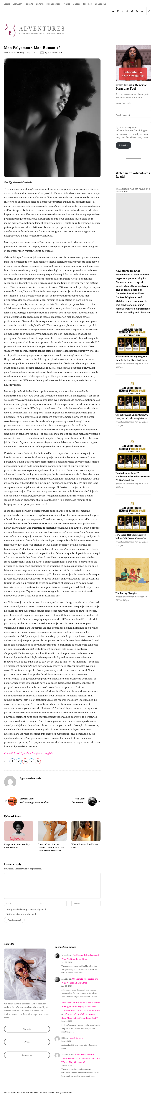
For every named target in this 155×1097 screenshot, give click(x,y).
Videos (66, 4)
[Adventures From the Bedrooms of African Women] (34, 31)
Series (7, 4)
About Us (27, 1029)
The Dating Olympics (126, 593)
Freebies (87, 4)
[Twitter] (113, 11)
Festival (39, 4)
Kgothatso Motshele (53, 52)
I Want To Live (76, 1038)
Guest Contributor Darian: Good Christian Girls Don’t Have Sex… (51, 847)
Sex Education (53, 4)
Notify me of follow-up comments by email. (26, 909)
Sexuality (17, 4)
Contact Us (27, 1055)
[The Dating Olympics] (132, 574)
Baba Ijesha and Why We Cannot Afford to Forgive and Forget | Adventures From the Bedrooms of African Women (80, 1006)
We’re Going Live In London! (34, 802)
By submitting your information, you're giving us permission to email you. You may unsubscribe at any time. (132, 132)
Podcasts (29, 4)
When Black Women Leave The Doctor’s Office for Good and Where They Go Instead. (80, 1058)
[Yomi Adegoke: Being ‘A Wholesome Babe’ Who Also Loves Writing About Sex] (132, 454)
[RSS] (137, 11)
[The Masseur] (92, 801)
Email (123, 115)
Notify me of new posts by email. (21, 914)
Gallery (76, 4)
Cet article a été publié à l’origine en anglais (28, 753)
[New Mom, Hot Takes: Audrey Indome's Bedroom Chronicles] (132, 516)
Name (123, 103)
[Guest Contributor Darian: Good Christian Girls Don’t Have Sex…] (52, 831)
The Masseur (78, 802)
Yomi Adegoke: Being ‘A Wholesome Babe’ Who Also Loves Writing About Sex (132, 476)
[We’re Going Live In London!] (12, 801)
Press (27, 1042)
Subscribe (123, 145)
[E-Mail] (141, 11)
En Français (100, 4)
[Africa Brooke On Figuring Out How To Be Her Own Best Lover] (132, 338)
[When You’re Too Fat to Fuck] (85, 831)
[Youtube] (127, 11)
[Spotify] (132, 11)
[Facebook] (122, 11)
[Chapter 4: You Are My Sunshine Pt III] (18, 831)
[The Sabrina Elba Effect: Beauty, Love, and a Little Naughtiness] (132, 396)
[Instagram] (117, 11)
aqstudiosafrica (125, 363)
